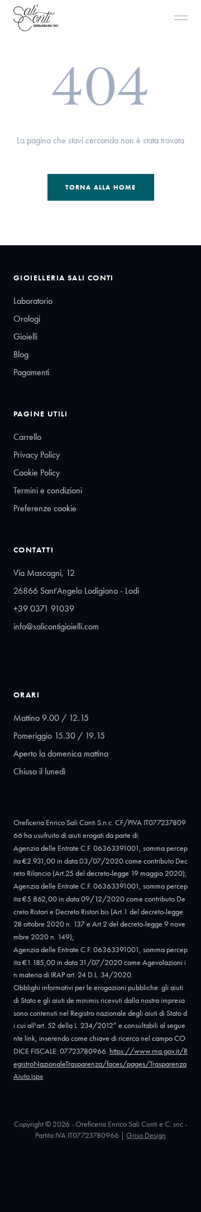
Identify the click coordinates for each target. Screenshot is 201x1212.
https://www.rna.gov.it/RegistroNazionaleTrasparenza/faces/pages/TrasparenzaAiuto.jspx (100, 1064)
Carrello (27, 437)
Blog (20, 354)
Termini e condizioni (47, 490)
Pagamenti (31, 372)
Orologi (26, 318)
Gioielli (25, 336)
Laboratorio (32, 301)
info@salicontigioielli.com (56, 626)
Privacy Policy (36, 454)
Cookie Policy (36, 472)
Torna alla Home (100, 187)
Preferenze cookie (44, 508)
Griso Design (146, 1135)
